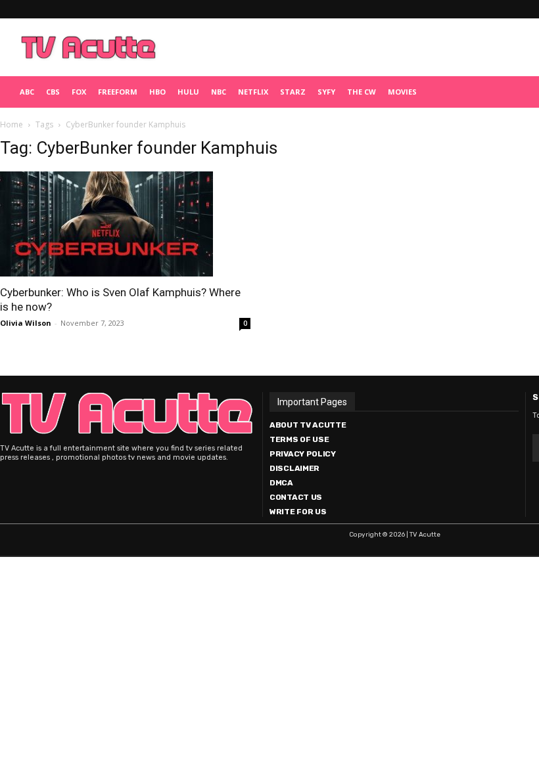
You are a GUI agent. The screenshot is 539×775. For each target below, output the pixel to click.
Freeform (117, 92)
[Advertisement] (332, 47)
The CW (361, 92)
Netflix (253, 92)
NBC (218, 92)
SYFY (326, 92)
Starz (293, 92)
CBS (53, 92)
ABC (27, 92)
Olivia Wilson (25, 323)
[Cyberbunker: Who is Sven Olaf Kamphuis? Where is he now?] (125, 224)
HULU (188, 92)
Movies (402, 92)
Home (11, 124)
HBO (157, 92)
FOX (79, 92)
